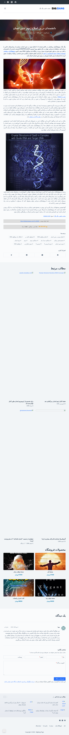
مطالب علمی (25, 32)
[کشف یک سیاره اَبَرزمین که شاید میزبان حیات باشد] (63, 703)
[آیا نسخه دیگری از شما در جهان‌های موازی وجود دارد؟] (63, 712)
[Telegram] (11, 255)
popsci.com (47, 216)
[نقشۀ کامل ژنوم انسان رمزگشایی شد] (51, 335)
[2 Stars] (45, 226)
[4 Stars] (41, 226)
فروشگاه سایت (58, 725)
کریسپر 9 (38, 244)
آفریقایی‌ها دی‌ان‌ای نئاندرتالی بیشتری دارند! (54, 539)
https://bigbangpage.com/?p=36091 (29, 221)
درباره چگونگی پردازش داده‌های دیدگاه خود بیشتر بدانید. (19, 681)
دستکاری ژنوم (34, 240)
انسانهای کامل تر (30, 237)
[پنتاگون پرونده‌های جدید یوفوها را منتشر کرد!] (30, 712)
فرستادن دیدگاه (60, 679)
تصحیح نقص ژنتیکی (59, 240)
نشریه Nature (62, 97)
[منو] (5, 8)
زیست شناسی (32, 32)
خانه (65, 725)
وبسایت (20, 657)
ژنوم (25, 240)
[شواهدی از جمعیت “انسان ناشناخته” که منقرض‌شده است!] (18, 472)
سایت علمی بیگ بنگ (44, 8)
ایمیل (41, 657)
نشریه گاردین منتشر (34, 116)
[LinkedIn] (26, 255)
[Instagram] (8, 2)
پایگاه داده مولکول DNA (16, 237)
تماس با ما (45, 725)
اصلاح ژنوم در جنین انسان (58, 237)
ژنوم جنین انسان (60, 244)
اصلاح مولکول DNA (42, 237)
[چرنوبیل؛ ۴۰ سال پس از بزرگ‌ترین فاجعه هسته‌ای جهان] (30, 704)
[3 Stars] (43, 226)
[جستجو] (4, 2)
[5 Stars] (39, 226)
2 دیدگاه (22, 543)
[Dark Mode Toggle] (4, 730)
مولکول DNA (18, 244)
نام (63, 657)
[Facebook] (15, 2)
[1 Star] (47, 227)
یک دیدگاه (19, 32)
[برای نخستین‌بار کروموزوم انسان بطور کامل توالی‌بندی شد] (18, 335)
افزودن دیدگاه (60, 663)
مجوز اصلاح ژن (28, 244)
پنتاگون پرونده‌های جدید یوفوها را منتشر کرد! (15, 711)
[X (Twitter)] (12, 2)
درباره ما (51, 725)
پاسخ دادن (6, 627)
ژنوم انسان (18, 240)
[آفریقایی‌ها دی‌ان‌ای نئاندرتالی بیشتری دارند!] (51, 472)
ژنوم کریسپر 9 (48, 244)
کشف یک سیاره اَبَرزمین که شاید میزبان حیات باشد (47, 703)
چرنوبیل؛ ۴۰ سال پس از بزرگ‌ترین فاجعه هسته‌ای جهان (15, 703)
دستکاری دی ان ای (46, 240)
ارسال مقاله (38, 725)
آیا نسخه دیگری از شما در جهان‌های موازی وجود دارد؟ (47, 711)
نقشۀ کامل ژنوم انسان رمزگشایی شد (55, 401)
